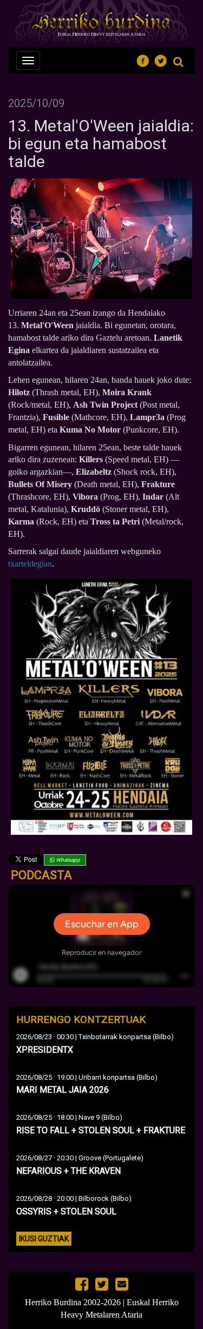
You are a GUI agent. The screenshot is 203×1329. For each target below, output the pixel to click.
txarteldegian (30, 563)
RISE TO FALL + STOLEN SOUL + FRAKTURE (100, 1130)
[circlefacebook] (146, 59)
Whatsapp (67, 860)
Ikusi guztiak (44, 1238)
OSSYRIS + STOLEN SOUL (66, 1211)
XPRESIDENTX (44, 1050)
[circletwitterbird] (164, 59)
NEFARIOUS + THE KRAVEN (68, 1171)
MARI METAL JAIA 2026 (62, 1090)
